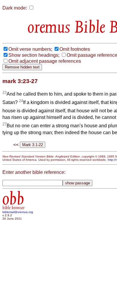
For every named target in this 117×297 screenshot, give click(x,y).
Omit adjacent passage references (44, 61)
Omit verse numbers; (30, 49)
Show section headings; (33, 55)
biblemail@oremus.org (17, 212)
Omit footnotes (74, 49)
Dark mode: (14, 7)
